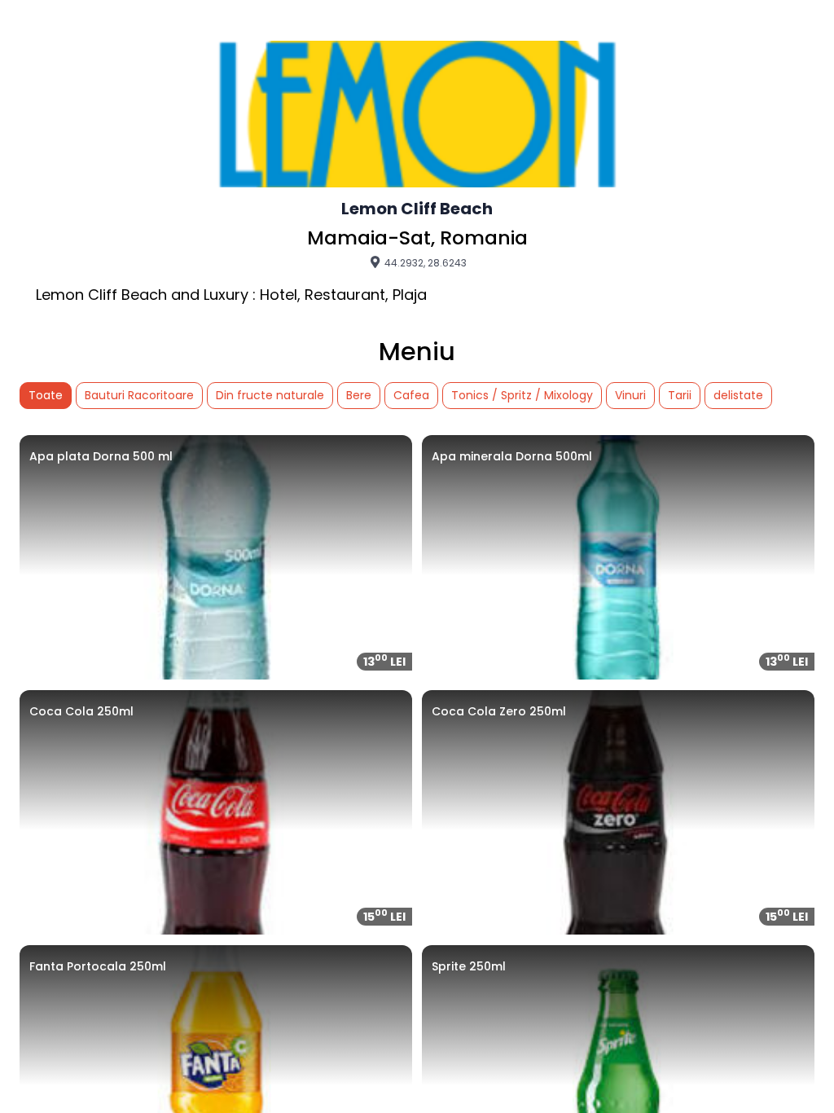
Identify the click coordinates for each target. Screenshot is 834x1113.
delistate (738, 395)
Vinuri (630, 395)
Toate (46, 395)
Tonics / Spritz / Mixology (522, 395)
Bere (358, 395)
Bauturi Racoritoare (139, 395)
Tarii (679, 395)
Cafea (411, 395)
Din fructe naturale (270, 395)
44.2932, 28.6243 (424, 262)
